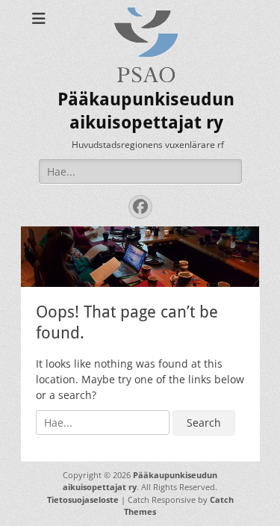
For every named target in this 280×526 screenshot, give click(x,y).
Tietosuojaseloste (83, 499)
